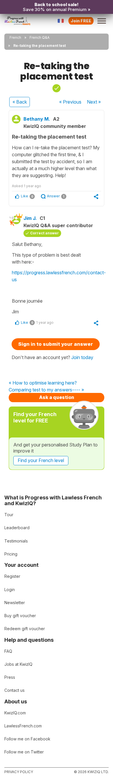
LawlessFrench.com (23, 725)
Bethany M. (36, 119)
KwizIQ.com (15, 712)
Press (9, 677)
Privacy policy (18, 772)
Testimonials (16, 540)
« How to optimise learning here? (43, 383)
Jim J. (30, 218)
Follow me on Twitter (24, 751)
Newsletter (14, 602)
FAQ (8, 651)
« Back (19, 102)
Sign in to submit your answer (55, 344)
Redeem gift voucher (24, 628)
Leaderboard (17, 527)
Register (12, 576)
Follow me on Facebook (27, 738)
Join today (82, 357)
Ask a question (56, 397)
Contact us (14, 690)
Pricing (10, 553)
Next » (94, 102)
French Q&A (40, 37)
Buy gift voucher (20, 615)
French (15, 37)
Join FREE (81, 20)
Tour (8, 514)
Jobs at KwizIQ (18, 664)
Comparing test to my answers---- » (46, 390)
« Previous (70, 102)
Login (9, 589)
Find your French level (41, 460)
